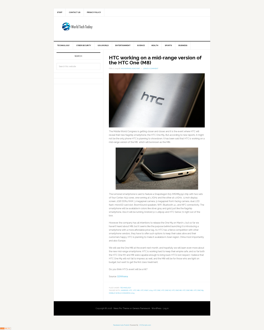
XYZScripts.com (145, 325)
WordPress (156, 308)
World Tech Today (77, 28)
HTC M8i (136, 290)
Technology (125, 288)
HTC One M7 (166, 290)
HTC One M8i (187, 290)
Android (124, 290)
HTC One (156, 290)
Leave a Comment (150, 68)
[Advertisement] (155, 28)
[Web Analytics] (5, 328)
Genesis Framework (141, 308)
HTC (130, 290)
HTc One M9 (198, 290)
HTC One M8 (177, 290)
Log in (166, 308)
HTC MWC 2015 (147, 290)
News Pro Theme (121, 308)
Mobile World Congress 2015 (121, 293)
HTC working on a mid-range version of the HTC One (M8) (155, 60)
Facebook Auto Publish (121, 325)
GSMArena (122, 276)
